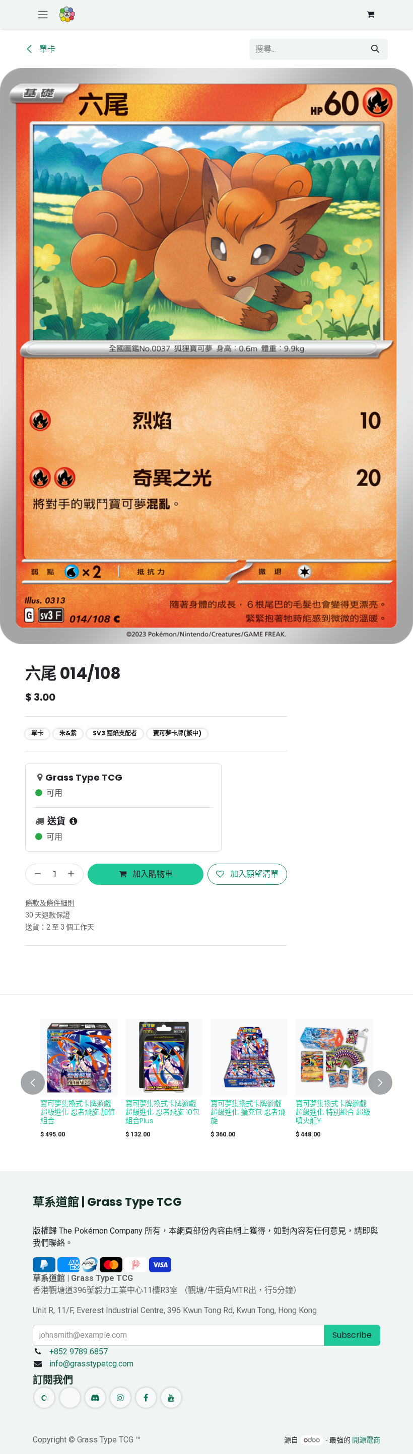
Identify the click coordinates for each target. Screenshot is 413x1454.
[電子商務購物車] (370, 14)
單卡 (46, 49)
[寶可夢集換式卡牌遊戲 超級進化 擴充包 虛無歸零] (163, 1057)
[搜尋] (375, 49)
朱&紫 (68, 733)
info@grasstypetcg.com (91, 1363)
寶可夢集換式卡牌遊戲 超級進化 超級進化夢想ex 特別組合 (247, 1112)
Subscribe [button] (352, 1335)
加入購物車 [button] (151, 874)
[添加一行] (73, 874)
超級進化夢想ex (321, 1104)
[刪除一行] (36, 874)
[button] (39, 1083)
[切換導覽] (43, 14)
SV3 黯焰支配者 (115, 733)
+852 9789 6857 (78, 1351)
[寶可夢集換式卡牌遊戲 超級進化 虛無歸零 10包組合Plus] (78, 1057)
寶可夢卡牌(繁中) (177, 733)
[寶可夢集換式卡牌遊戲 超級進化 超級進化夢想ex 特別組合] (249, 1057)
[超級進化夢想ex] (334, 1057)
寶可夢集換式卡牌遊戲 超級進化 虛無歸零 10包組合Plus (77, 1112)
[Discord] (95, 1398)
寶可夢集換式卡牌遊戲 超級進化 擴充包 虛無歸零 (162, 1112)
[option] (206, 1081)
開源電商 (366, 1440)
